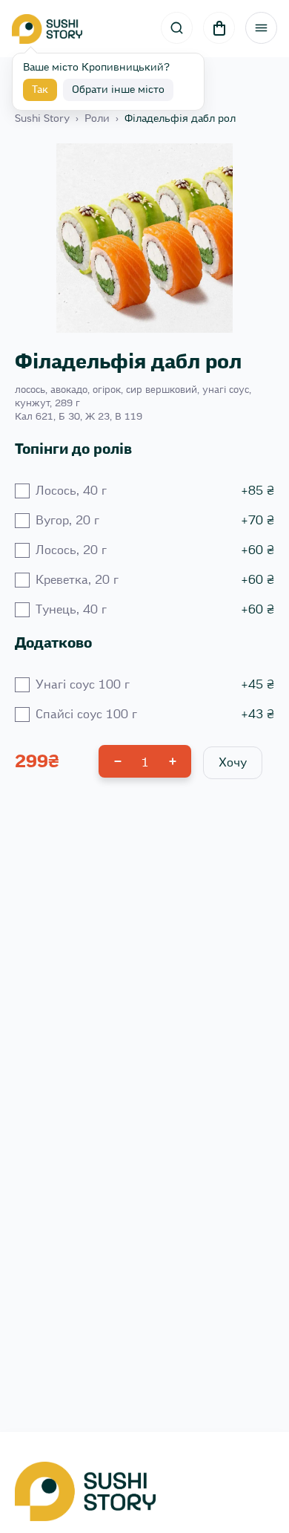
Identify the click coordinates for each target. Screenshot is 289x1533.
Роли (97, 119)
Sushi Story (42, 119)
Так (40, 90)
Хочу (233, 763)
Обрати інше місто (118, 90)
